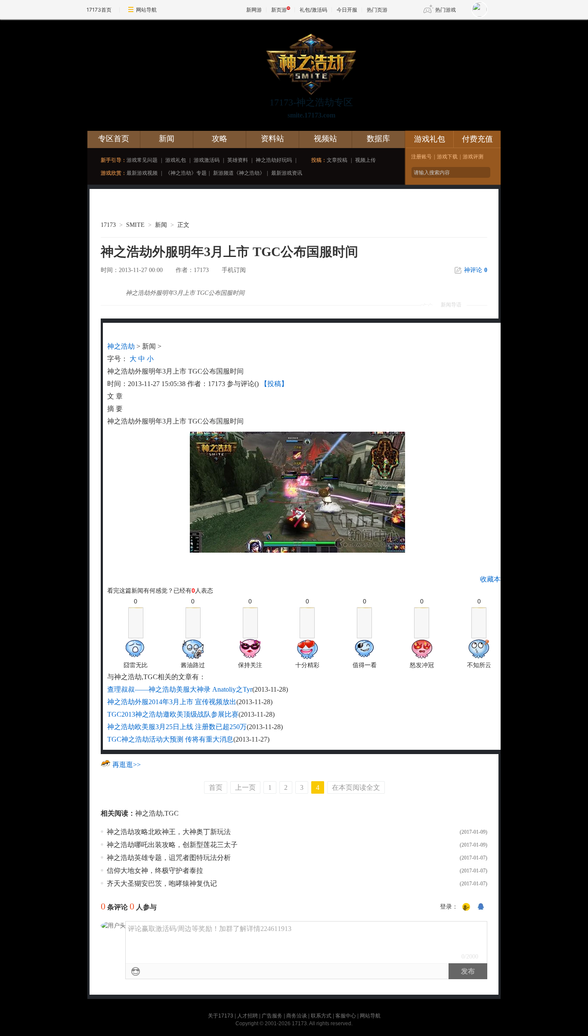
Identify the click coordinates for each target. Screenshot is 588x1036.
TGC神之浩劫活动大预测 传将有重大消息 (170, 739)
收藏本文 (494, 579)
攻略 (219, 138)
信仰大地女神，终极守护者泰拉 (155, 870)
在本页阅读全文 (356, 787)
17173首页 (99, 9)
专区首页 (113, 138)
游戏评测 (473, 157)
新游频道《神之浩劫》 (239, 173)
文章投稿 (337, 160)
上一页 (245, 787)
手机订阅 (234, 270)
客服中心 (345, 1016)
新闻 (166, 138)
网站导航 (146, 9)
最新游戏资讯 (286, 173)
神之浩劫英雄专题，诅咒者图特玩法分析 (169, 857)
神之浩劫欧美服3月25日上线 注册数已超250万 (177, 726)
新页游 (279, 9)
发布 (468, 971)
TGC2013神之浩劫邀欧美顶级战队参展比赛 (172, 714)
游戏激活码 (207, 160)
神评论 (475, 270)
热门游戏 (445, 9)
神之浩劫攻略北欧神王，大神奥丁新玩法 (169, 831)
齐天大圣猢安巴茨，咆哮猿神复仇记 (162, 883)
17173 (108, 225)
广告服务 (272, 1016)
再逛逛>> (126, 764)
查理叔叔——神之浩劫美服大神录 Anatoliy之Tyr (179, 689)
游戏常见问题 (142, 160)
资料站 (272, 138)
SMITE (135, 225)
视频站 (325, 138)
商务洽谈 (296, 1016)
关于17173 (220, 1016)
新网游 (254, 9)
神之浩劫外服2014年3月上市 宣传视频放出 (171, 701)
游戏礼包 (175, 160)
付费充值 (477, 139)
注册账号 (421, 157)
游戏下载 (447, 157)
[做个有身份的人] (466, 907)
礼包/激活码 (313, 9)
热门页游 (377, 9)
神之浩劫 (121, 346)
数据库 (378, 138)
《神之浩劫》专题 (186, 173)
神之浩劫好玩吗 (274, 160)
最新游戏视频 (142, 173)
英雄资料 (237, 160)
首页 (216, 787)
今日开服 (347, 9)
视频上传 (365, 160)
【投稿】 (274, 383)
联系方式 (321, 1016)
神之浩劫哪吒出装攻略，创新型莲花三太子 (172, 844)
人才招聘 (247, 1016)
